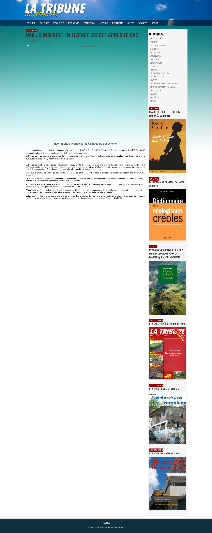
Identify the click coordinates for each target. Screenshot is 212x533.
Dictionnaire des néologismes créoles (166, 184)
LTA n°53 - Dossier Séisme (164, 453)
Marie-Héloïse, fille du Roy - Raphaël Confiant (165, 114)
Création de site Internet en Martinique (106, 527)
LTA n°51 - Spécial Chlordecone (167, 324)
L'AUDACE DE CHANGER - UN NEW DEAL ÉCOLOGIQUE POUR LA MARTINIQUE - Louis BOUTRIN (166, 253)
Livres (153, 246)
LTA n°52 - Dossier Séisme (164, 389)
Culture (154, 109)
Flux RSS (106, 523)
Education (32, 30)
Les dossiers (156, 321)
